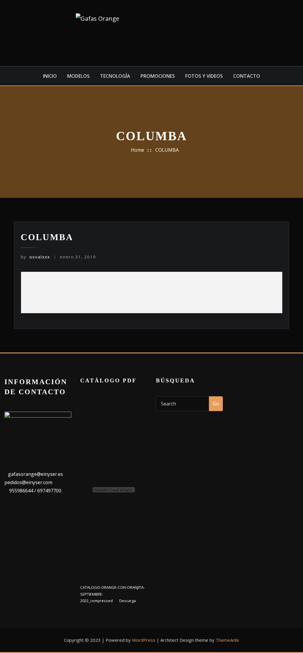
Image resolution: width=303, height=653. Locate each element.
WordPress (143, 640)
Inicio (50, 76)
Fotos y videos (204, 76)
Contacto (246, 76)
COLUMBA (167, 150)
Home (137, 150)
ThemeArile (227, 640)
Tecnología (115, 76)
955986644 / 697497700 (34, 490)
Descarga (127, 600)
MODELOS (78, 76)
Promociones (158, 76)
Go (216, 403)
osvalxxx (35, 257)
